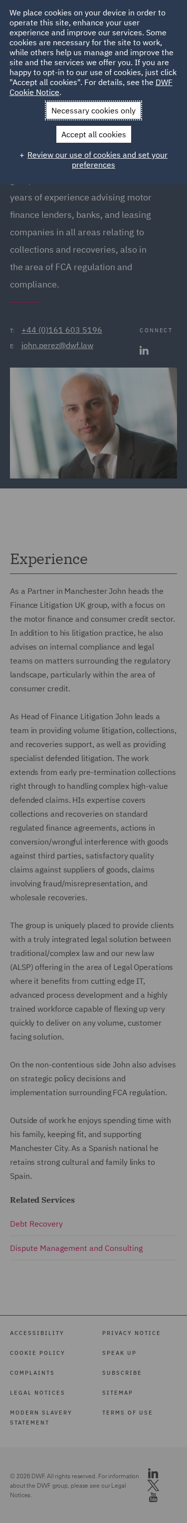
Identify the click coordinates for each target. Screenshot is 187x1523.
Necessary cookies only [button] (93, 110)
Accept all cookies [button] (93, 134)
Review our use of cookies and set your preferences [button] (97, 160)
